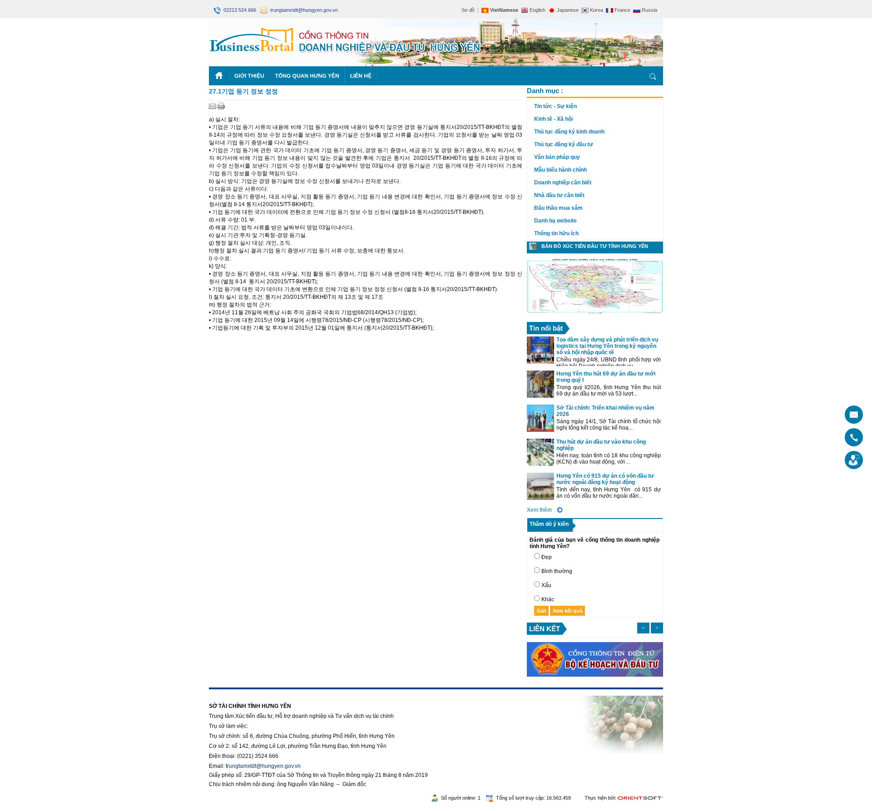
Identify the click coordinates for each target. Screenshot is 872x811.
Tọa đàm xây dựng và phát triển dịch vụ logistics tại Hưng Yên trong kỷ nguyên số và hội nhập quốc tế (607, 346)
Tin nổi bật (546, 328)
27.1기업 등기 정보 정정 (243, 91)
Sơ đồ (468, 10)
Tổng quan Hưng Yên (307, 76)
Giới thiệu (249, 76)
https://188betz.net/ (232, 692)
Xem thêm (539, 510)
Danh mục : (545, 90)
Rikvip (264, 692)
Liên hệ (361, 76)
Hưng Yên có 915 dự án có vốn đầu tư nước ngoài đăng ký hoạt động (605, 479)
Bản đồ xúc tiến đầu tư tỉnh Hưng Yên (594, 246)
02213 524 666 (239, 10)
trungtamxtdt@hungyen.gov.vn (303, 10)
